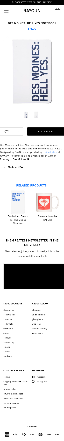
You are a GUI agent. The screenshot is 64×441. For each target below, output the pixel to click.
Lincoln (6, 351)
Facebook (41, 377)
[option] (26, 114)
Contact (6, 377)
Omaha (6, 347)
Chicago (7, 337)
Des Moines (8, 310)
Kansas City (8, 342)
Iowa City (7, 319)
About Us (36, 310)
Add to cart (45, 131)
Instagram (42, 381)
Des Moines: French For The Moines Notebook (18, 220)
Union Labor (50, 152)
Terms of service (11, 403)
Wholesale (36, 324)
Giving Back (37, 319)
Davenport (8, 328)
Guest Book (37, 333)
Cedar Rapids (9, 314)
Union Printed (38, 314)
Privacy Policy (9, 389)
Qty (6, 131)
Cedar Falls (8, 324)
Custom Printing (39, 328)
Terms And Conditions (13, 398)
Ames (6, 333)
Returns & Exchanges (13, 393)
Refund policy (9, 407)
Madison (7, 356)
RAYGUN (33, 426)
